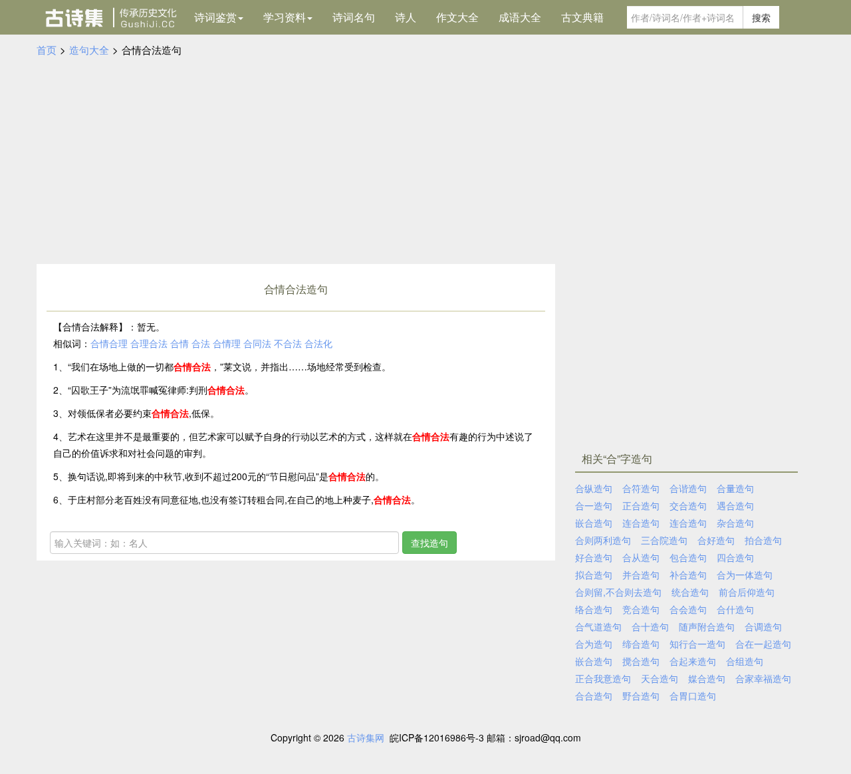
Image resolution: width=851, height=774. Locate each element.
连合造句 (641, 522)
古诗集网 (365, 737)
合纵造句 (593, 488)
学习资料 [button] (284, 17)
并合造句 (641, 574)
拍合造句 (763, 540)
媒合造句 (706, 678)
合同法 (257, 343)
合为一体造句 (745, 574)
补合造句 (688, 574)
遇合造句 (735, 505)
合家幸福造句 (763, 678)
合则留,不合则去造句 (618, 591)
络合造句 (593, 609)
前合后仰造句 (747, 591)
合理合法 (149, 343)
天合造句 (659, 678)
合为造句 (593, 643)
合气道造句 (598, 626)
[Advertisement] (425, 157)
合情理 (227, 343)
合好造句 (716, 540)
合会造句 (688, 609)
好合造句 (593, 557)
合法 (200, 343)
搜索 (761, 17)
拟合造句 (593, 574)
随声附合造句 (707, 626)
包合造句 (688, 557)
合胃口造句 (692, 695)
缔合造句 (641, 643)
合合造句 (593, 695)
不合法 (288, 343)
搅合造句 (641, 661)
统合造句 (690, 591)
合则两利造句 (603, 540)
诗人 (405, 17)
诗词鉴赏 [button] (215, 17)
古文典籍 (582, 17)
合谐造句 (688, 488)
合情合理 (109, 343)
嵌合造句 (593, 522)
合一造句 (593, 505)
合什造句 (735, 609)
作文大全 (457, 17)
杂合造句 (735, 522)
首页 (47, 50)
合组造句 (744, 661)
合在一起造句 (763, 643)
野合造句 (641, 695)
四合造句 (735, 557)
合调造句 (763, 626)
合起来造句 (692, 661)
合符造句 (641, 488)
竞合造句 (641, 609)
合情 (179, 343)
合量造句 (735, 488)
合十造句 (650, 626)
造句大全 (89, 50)
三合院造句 (664, 540)
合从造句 (641, 557)
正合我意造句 (603, 678)
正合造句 (641, 505)
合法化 (318, 343)
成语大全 (520, 17)
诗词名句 (353, 17)
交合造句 (688, 505)
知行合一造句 (697, 643)
